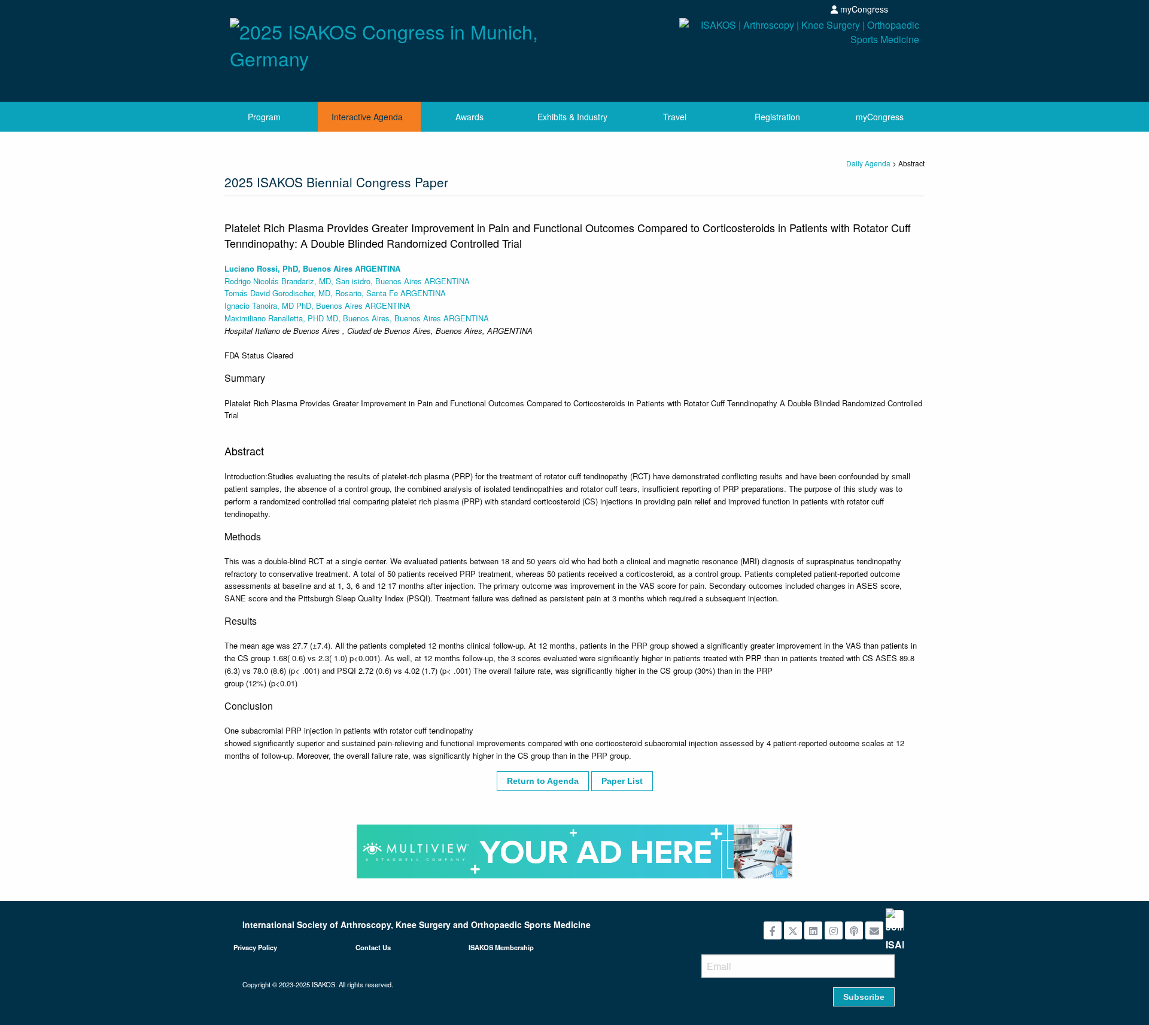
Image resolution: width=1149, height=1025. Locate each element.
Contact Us (373, 947)
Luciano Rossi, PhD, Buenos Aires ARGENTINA (312, 268)
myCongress (863, 9)
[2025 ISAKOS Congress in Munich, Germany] (398, 41)
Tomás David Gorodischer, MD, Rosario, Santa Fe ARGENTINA (335, 293)
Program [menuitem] (264, 117)
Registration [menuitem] (777, 117)
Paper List (622, 781)
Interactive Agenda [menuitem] (367, 117)
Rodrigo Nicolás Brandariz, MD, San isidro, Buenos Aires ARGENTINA (347, 281)
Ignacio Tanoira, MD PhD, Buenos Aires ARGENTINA (317, 305)
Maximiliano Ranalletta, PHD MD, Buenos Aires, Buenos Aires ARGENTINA (356, 318)
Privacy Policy (255, 947)
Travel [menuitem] (674, 117)
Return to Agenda (543, 781)
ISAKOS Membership (501, 947)
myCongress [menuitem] (880, 117)
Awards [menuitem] (469, 117)
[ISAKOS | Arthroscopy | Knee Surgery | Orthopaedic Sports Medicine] (751, 55)
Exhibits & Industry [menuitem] (572, 117)
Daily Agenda (868, 163)
